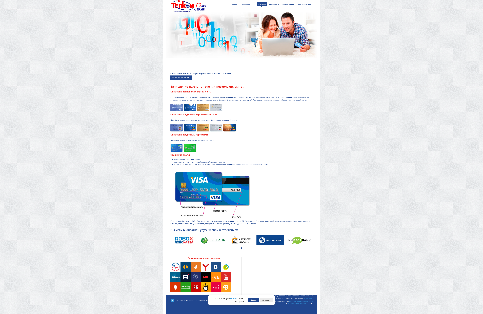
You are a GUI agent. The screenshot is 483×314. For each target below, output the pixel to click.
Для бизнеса (274, 4)
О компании (245, 4)
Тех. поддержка (304, 4)
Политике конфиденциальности (301, 301)
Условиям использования (296, 304)
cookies (233, 299)
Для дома (262, 4)
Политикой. (308, 298)
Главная (233, 4)
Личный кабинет (288, 4)
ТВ (254, 4)
